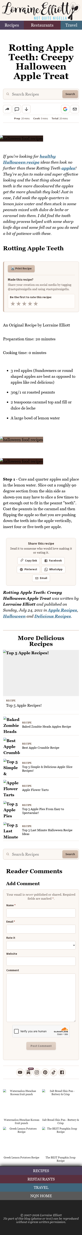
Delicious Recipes (52, 616)
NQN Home (41, 1196)
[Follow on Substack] (28, 1072)
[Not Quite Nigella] (41, 11)
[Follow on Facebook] (61, 1072)
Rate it (10, 938)
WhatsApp (56, 569)
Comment (12, 970)
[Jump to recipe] (26, 109)
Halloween (14, 616)
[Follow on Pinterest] (45, 1072)
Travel (71, 25)
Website (11, 954)
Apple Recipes (62, 610)
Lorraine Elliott (51, 1215)
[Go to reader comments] (17, 109)
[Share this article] (7, 109)
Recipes (12, 25)
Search (70, 94)
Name (11, 905)
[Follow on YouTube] (20, 1072)
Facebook (55, 561)
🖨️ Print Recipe (21, 268)
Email (43, 578)
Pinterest (30, 569)
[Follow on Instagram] (36, 1072)
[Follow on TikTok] (53, 1072)
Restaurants (42, 25)
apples (68, 168)
